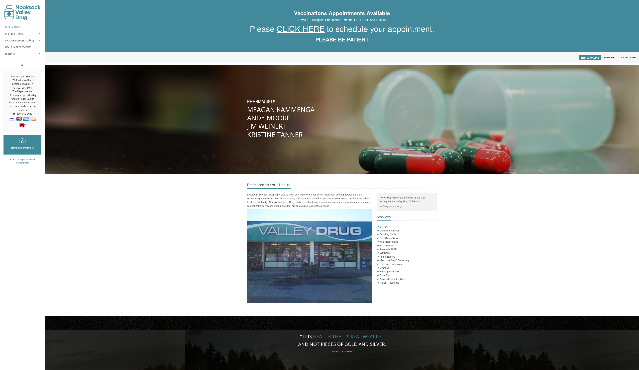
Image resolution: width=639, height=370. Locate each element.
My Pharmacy (13, 27)
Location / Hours (627, 57)
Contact (10, 53)
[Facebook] (22, 65)
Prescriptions (14, 33)
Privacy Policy (22, 162)
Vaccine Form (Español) (19, 40)
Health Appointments (18, 47)
